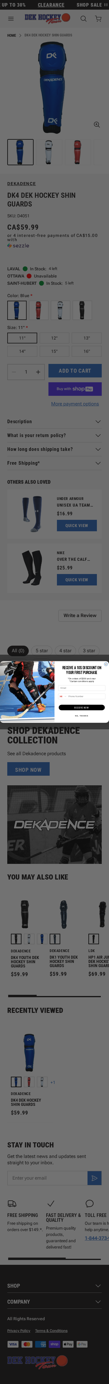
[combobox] (62, 696)
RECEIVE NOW (81, 707)
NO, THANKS (81, 716)
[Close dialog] (105, 664)
